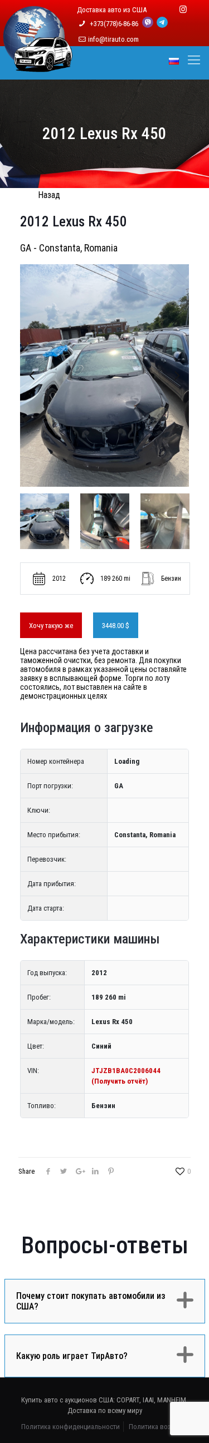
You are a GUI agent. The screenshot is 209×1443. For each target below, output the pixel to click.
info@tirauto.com (113, 39)
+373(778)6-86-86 (115, 23)
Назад (49, 195)
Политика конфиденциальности (70, 1426)
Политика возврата (158, 1426)
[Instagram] (183, 9)
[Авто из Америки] (38, 66)
